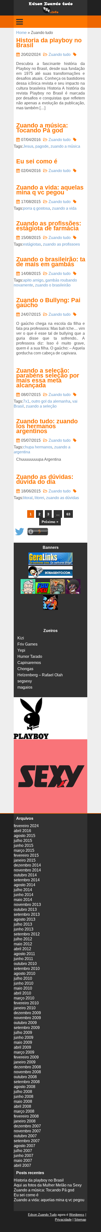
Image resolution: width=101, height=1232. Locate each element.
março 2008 (24, 1111)
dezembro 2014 (27, 865)
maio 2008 (23, 1101)
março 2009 (24, 1052)
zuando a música (65, 146)
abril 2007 (22, 1165)
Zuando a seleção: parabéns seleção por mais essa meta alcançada (47, 378)
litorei (39, 498)
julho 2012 (23, 939)
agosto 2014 (24, 885)
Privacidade (63, 1219)
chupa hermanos (37, 447)
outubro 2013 (25, 909)
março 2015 (24, 850)
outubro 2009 (25, 1023)
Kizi (20, 638)
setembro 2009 (27, 1028)
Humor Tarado (29, 656)
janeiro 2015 (25, 860)
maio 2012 (23, 944)
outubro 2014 (25, 875)
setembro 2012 (27, 934)
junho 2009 (23, 1037)
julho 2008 (23, 1092)
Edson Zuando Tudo (42, 1214)
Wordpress (76, 1214)
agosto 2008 (24, 1087)
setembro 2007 (27, 1141)
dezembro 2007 (27, 1126)
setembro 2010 (27, 968)
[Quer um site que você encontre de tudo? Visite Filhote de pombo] (57, 592)
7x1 (26, 401)
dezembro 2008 (27, 1067)
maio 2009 (23, 1042)
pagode (42, 146)
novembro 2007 (27, 1131)
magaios (24, 687)
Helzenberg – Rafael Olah (40, 675)
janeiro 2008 (25, 1121)
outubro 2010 (25, 964)
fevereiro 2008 (26, 1116)
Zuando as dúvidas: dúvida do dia (44, 479)
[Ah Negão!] (72, 592)
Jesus (28, 146)
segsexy (24, 681)
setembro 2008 (27, 1082)
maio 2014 (23, 900)
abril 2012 (22, 949)
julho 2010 (23, 978)
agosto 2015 (24, 836)
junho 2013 (23, 929)
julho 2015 (23, 840)
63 (68, 514)
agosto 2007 (24, 1146)
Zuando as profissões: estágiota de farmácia (48, 226)
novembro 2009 (27, 1018)
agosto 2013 (24, 919)
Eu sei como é (36, 161)
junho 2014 (23, 895)
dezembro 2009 (27, 1013)
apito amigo (33, 280)
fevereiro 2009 (26, 1057)
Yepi (21, 650)
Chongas (25, 669)
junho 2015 (23, 845)
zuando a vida (64, 208)
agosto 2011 (24, 954)
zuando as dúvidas (62, 498)
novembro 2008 (27, 1072)
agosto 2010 (24, 973)
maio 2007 (23, 1160)
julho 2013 (23, 924)
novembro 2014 (27, 870)
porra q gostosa (36, 208)
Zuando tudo (60, 54)
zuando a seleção (41, 406)
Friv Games (27, 644)
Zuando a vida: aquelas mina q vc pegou (50, 190)
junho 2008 (23, 1096)
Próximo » (50, 522)
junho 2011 (23, 959)
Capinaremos (29, 663)
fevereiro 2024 (26, 826)
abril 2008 (22, 1106)
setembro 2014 (27, 880)
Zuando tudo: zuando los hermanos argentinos (47, 426)
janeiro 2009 (25, 1062)
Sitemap (80, 1219)
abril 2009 (22, 1047)
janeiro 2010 (25, 1008)
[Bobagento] (50, 576)
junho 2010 (23, 983)
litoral (28, 498)
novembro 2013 (27, 904)
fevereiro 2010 (26, 1003)
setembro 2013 (27, 914)
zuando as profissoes (61, 244)
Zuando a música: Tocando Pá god (42, 128)
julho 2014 (23, 890)
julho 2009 (23, 1032)
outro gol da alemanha (50, 401)
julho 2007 (23, 1151)
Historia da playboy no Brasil (49, 42)
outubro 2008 (25, 1077)
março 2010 (24, 998)
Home (21, 33)
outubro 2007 (25, 1136)
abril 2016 (22, 831)
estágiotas (32, 244)
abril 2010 (22, 993)
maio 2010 (23, 988)
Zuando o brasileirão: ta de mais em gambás (50, 262)
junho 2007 (23, 1155)
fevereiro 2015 (26, 855)
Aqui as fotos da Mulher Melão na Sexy (48, 1185)
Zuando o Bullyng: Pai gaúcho (48, 302)
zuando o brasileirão (53, 285)
